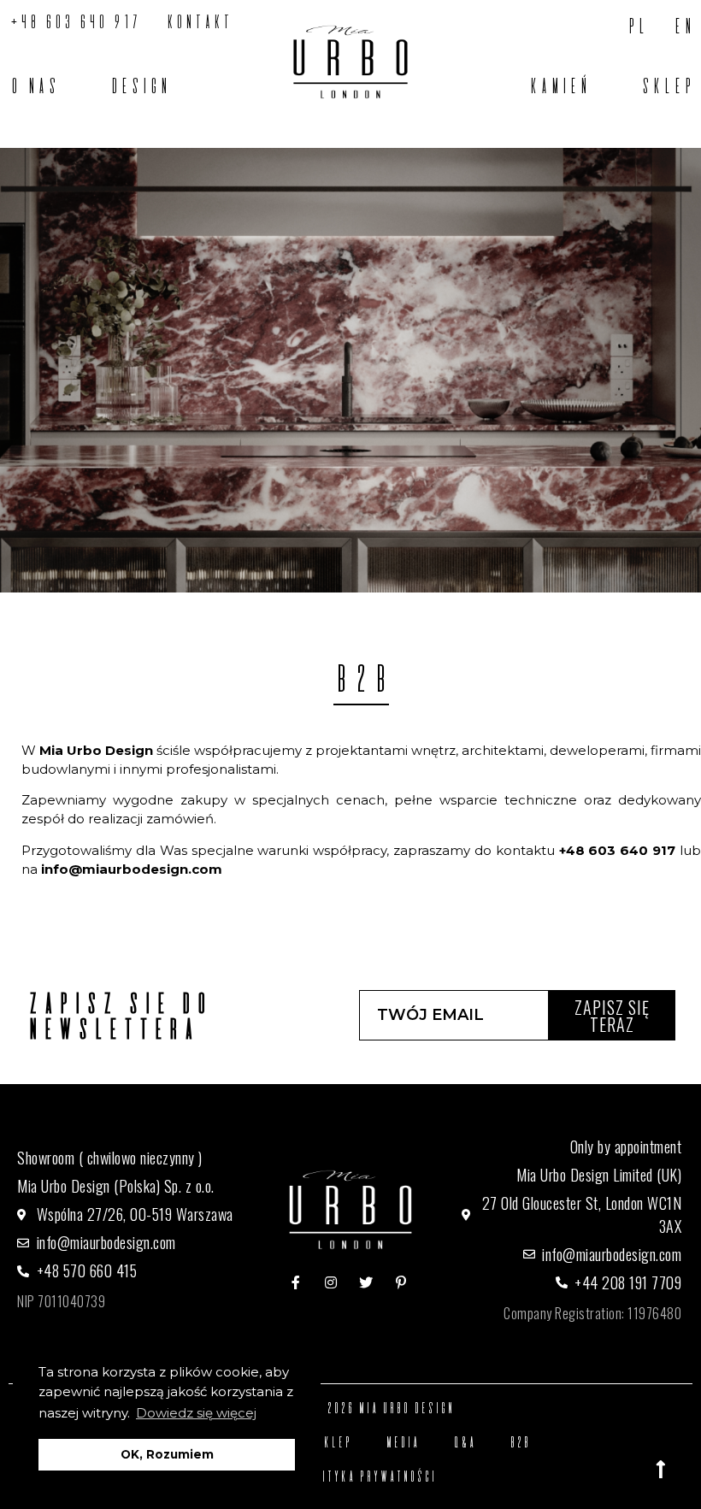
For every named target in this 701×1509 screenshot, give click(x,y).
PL (636, 26)
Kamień (557, 85)
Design (138, 85)
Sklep (665, 85)
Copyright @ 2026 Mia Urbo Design (350, 1408)
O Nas (33, 85)
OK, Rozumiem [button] (167, 1454)
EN (682, 26)
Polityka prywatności (367, 1476)
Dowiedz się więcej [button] (196, 1413)
